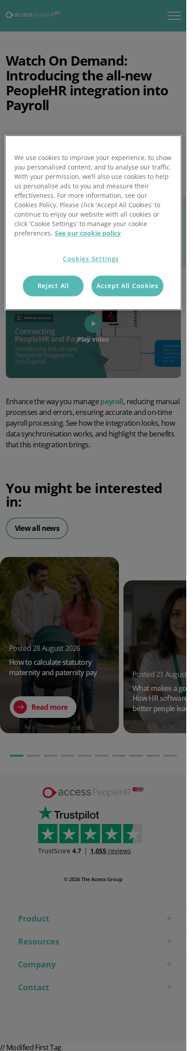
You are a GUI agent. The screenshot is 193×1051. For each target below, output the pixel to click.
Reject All (53, 286)
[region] (92, 222)
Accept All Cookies (127, 286)
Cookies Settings (91, 258)
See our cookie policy (88, 233)
